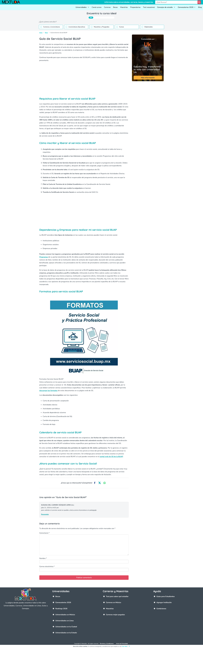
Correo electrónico (47, 566)
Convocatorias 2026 (185, 7)
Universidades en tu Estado (66, 633)
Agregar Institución (164, 602)
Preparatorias (135, 7)
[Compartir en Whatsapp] (104, 482)
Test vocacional (149, 7)
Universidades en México (65, 614)
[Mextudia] (12, 2)
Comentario (44, 533)
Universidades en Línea (64, 620)
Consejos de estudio (165, 7)
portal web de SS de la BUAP (111, 456)
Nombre (43, 558)
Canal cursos (97, 7)
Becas (115, 7)
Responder (45, 514)
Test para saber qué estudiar (117, 596)
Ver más (124, 646)
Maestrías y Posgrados (101, 27)
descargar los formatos (48, 390)
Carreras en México (113, 602)
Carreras (107, 7)
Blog (200, 7)
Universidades (81, 7)
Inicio (40, 32)
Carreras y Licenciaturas (51, 27)
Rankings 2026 (61, 608)
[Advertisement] (84, 78)
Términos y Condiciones (107, 643)
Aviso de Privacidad (122, 643)
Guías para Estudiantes (165, 596)
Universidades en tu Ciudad (66, 627)
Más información (148, 78)
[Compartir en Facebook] (94, 482)
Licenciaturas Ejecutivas (77, 27)
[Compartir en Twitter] (99, 482)
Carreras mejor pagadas (115, 614)
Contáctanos (161, 608)
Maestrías (124, 7)
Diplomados (148, 27)
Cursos (121, 27)
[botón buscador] (199, 2)
